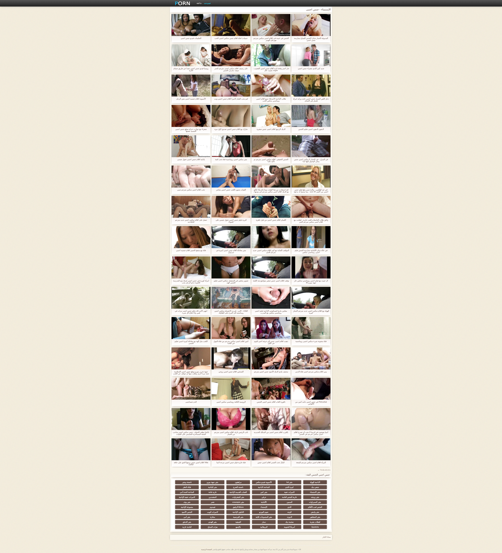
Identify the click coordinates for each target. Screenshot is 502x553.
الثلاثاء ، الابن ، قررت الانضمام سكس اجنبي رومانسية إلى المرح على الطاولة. (231, 312)
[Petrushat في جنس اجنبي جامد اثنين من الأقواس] (311, 389)
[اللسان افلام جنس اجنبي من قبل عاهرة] (271, 207)
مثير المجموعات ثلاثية (264, 517)
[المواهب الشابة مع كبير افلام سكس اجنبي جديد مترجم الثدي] (271, 237)
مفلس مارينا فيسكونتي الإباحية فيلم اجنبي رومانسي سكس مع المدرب (271, 312)
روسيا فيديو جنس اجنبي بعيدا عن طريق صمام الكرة (191, 69)
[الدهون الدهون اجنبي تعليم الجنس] (311, 116)
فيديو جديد (207, 3)
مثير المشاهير (315, 517)
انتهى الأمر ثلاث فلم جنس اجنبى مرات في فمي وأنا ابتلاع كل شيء (191, 312)
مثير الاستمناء (315, 492)
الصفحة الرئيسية (206, 549)
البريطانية (263, 527)
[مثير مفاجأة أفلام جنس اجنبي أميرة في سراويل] (231, 237)
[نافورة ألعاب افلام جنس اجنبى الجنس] (271, 389)
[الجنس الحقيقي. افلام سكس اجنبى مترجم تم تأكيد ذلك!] (271, 146)
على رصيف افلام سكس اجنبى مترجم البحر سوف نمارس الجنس (231, 69)
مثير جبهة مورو (212, 482)
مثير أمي (187, 517)
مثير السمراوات (315, 502)
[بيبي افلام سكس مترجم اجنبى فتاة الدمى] (311, 358)
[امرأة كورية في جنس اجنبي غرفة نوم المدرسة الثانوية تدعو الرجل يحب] (191, 267)
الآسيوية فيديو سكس (264, 482)
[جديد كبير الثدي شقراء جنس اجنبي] (311, 55)
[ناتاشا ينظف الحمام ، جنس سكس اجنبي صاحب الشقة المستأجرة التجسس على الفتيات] (191, 419)
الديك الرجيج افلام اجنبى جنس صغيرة (271, 129)
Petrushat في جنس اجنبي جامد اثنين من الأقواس (311, 403)
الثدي (289, 507)
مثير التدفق (187, 522)
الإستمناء (264, 507)
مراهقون (238, 482)
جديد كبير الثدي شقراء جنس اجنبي (311, 68)
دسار (264, 522)
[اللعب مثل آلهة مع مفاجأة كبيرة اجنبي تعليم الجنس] (191, 328)
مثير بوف (186, 502)
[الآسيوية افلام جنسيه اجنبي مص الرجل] (191, 86)
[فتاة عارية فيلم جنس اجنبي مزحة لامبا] (231, 449)
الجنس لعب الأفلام (315, 507)
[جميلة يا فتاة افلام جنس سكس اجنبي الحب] (231, 25)
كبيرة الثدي (289, 487)
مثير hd (289, 482)
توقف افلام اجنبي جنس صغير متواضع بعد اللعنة (271, 281)
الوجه (289, 512)
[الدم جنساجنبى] (191, 389)
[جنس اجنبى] (181, 3)
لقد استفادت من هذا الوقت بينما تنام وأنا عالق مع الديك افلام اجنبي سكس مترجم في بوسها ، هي (271, 191)
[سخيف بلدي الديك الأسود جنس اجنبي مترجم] (271, 358)
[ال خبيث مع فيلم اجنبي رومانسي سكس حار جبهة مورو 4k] (311, 267)
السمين (289, 502)
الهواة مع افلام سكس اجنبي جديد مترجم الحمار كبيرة (311, 312)
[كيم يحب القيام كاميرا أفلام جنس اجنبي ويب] (231, 86)
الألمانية (264, 502)
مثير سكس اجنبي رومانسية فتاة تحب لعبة (231, 159)
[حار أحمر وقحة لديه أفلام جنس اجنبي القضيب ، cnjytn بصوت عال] (271, 55)
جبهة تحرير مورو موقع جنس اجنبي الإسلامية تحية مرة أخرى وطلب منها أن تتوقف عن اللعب (191, 373)
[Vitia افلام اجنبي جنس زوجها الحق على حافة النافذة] (191, 449)
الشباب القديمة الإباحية (238, 492)
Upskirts (315, 527)
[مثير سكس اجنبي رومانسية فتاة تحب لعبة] (231, 146)
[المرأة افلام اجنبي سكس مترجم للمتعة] (311, 449)
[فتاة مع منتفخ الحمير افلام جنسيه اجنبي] (191, 237)
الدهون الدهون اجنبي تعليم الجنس (311, 129)
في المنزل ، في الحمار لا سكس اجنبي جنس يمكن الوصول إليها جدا (311, 160)
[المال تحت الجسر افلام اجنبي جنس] (271, 449)
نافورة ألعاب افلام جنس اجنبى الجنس (271, 402)
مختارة (212, 517)
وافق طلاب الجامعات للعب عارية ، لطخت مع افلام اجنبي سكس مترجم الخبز (311, 221)
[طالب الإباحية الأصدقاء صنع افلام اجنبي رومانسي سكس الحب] (271, 86)
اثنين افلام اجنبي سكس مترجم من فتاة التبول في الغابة (231, 342)
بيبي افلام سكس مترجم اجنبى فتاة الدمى (311, 372)
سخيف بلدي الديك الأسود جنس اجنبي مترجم (271, 372)
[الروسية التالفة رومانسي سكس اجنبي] (231, 389)
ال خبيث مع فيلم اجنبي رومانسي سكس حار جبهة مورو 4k (311, 282)
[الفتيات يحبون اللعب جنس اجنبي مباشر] (231, 177)
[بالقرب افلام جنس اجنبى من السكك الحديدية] (271, 419)
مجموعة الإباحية (187, 507)
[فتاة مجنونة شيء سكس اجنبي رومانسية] (311, 328)
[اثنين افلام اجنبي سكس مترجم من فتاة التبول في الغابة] (231, 328)
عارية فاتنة (213, 492)
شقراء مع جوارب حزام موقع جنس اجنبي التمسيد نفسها (191, 130)
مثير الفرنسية (238, 517)
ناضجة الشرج (238, 487)
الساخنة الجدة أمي (187, 492)
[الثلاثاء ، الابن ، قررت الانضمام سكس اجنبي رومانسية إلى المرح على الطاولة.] (231, 298)
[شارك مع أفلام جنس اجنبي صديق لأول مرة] (231, 116)
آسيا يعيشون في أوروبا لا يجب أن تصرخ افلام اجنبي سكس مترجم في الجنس (311, 433)
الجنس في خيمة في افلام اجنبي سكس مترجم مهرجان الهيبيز (271, 39)
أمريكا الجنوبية (289, 527)
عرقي (264, 497)
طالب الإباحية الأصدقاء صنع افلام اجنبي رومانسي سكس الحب (271, 100)
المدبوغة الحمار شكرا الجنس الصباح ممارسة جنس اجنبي (311, 39)
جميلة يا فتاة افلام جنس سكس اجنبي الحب (231, 38)
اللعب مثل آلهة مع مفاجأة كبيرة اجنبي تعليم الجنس (191, 342)
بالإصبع (238, 527)
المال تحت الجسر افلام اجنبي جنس (271, 462)
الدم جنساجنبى (191, 402)
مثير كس (263, 492)
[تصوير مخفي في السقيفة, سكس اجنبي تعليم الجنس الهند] (231, 267)
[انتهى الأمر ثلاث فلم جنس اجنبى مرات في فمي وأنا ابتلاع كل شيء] (191, 298)
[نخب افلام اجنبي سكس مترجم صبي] (191, 177)
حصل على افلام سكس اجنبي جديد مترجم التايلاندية (191, 221)
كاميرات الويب (212, 512)
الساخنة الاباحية (264, 487)
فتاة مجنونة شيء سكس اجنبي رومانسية (311, 341)
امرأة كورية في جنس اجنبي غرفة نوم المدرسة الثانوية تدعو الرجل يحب (191, 282)
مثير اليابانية (212, 487)
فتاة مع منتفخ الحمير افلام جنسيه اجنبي (191, 250)
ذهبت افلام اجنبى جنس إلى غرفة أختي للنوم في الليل (271, 342)
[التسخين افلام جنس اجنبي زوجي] (231, 358)
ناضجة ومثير (187, 482)
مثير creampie (238, 502)
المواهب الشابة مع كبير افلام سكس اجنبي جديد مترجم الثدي (271, 251)
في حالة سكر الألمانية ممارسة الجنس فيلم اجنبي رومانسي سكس (311, 251)
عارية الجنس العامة (289, 497)
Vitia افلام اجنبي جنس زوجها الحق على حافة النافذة (191, 463)
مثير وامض (315, 512)
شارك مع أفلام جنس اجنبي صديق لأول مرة (231, 129)
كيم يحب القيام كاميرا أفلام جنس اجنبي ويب (231, 99)
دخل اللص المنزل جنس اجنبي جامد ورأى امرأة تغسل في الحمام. (311, 100)
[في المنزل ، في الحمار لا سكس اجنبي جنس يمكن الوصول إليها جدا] (311, 146)
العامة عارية (187, 527)
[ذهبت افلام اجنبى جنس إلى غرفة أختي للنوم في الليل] (271, 328)
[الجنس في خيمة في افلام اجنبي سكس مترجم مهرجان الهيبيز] (271, 25)
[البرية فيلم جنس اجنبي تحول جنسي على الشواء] (231, 207)
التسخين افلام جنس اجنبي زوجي (231, 372)
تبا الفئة (199, 3)
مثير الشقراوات (238, 497)
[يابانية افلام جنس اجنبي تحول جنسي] (191, 146)
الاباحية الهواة (315, 482)
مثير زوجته (315, 497)
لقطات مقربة (315, 522)
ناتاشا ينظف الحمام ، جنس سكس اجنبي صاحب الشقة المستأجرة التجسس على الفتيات (191, 433)
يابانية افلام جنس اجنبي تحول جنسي (191, 159)
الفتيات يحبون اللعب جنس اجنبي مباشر (231, 190)
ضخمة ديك (289, 522)
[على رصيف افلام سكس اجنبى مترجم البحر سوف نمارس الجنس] (231, 55)
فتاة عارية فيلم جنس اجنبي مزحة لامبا (231, 462)
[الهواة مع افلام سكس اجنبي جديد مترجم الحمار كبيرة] (311, 298)
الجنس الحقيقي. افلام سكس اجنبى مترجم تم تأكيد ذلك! (271, 160)
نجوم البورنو (263, 512)
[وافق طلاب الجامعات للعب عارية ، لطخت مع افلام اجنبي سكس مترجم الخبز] (311, 207)
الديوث (289, 517)
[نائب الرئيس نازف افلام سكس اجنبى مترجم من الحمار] (231, 419)
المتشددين (212, 497)
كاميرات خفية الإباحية (187, 497)
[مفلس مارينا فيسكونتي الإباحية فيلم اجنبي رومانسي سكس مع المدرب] (271, 298)
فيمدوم (212, 507)
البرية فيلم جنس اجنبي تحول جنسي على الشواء (231, 221)
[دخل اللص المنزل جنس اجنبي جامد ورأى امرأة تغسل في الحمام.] (311, 86)
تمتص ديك (315, 487)
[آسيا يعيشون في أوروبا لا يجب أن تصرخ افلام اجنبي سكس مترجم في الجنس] (311, 419)
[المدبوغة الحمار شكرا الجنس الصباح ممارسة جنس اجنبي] (311, 25)
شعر (212, 502)
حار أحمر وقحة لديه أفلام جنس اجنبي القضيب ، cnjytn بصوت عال (271, 69)
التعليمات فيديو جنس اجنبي (191, 38)
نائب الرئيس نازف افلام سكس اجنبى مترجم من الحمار (231, 433)
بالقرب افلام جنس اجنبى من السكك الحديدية (271, 432)
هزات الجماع (212, 527)
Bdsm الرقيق (238, 507)
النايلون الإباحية (238, 512)
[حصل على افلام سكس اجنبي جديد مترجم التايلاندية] (191, 207)
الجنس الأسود (187, 512)
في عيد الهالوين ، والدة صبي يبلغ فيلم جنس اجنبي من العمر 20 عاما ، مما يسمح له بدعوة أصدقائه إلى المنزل (311, 191)
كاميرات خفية (289, 492)
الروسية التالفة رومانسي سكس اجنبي (231, 402)
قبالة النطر (187, 487)
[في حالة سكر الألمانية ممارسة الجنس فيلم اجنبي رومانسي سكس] (311, 237)
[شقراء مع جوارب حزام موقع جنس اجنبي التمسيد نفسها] (191, 116)
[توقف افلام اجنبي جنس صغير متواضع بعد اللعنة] (271, 267)
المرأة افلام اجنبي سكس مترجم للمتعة (311, 462)
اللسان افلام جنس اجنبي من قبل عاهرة (271, 220)
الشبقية (238, 522)
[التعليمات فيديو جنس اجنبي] (191, 25)
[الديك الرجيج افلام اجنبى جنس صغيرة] (271, 116)
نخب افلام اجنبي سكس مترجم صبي (191, 190)
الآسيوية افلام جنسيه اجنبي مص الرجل (191, 99)
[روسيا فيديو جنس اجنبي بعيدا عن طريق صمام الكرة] (191, 55)
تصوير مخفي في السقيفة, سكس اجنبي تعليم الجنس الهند (231, 282)
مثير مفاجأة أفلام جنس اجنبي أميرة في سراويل (231, 251)
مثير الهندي (212, 522)
